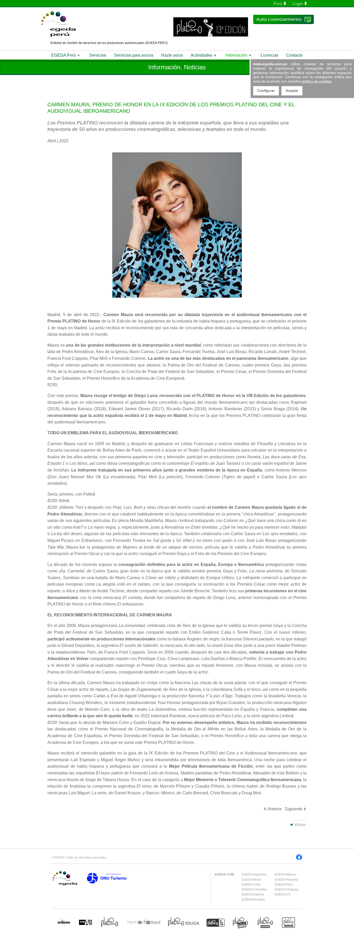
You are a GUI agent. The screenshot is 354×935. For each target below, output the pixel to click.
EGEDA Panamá (286, 879)
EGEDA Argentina (254, 874)
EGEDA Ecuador (253, 899)
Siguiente (293, 809)
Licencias (269, 55)
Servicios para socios (133, 55)
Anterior (274, 809)
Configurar (266, 90)
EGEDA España (253, 894)
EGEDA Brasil (251, 879)
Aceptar (292, 90)
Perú (277, 4)
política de (316, 81)
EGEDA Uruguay (286, 889)
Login (298, 4)
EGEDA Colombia (254, 889)
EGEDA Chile (251, 884)
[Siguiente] (305, 809)
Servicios (97, 55)
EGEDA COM (224, 874)
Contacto (294, 55)
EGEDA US (283, 894)
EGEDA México (285, 874)
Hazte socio (172, 55)
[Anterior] (264, 808)
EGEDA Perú (284, 884)
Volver (300, 824)
